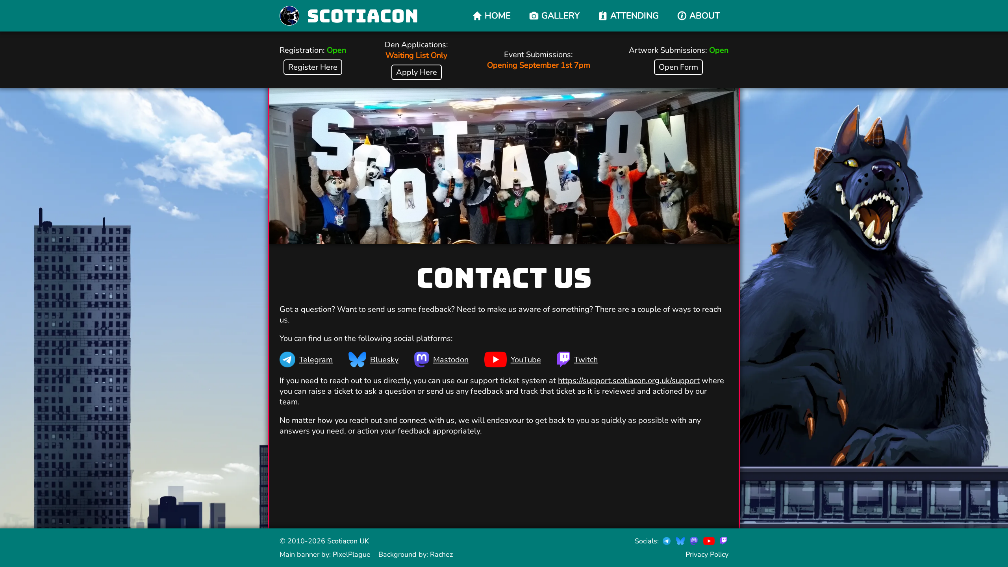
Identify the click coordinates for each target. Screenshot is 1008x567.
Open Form (678, 67)
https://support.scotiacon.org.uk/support (629, 380)
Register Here (312, 67)
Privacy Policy (707, 554)
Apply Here (416, 72)
